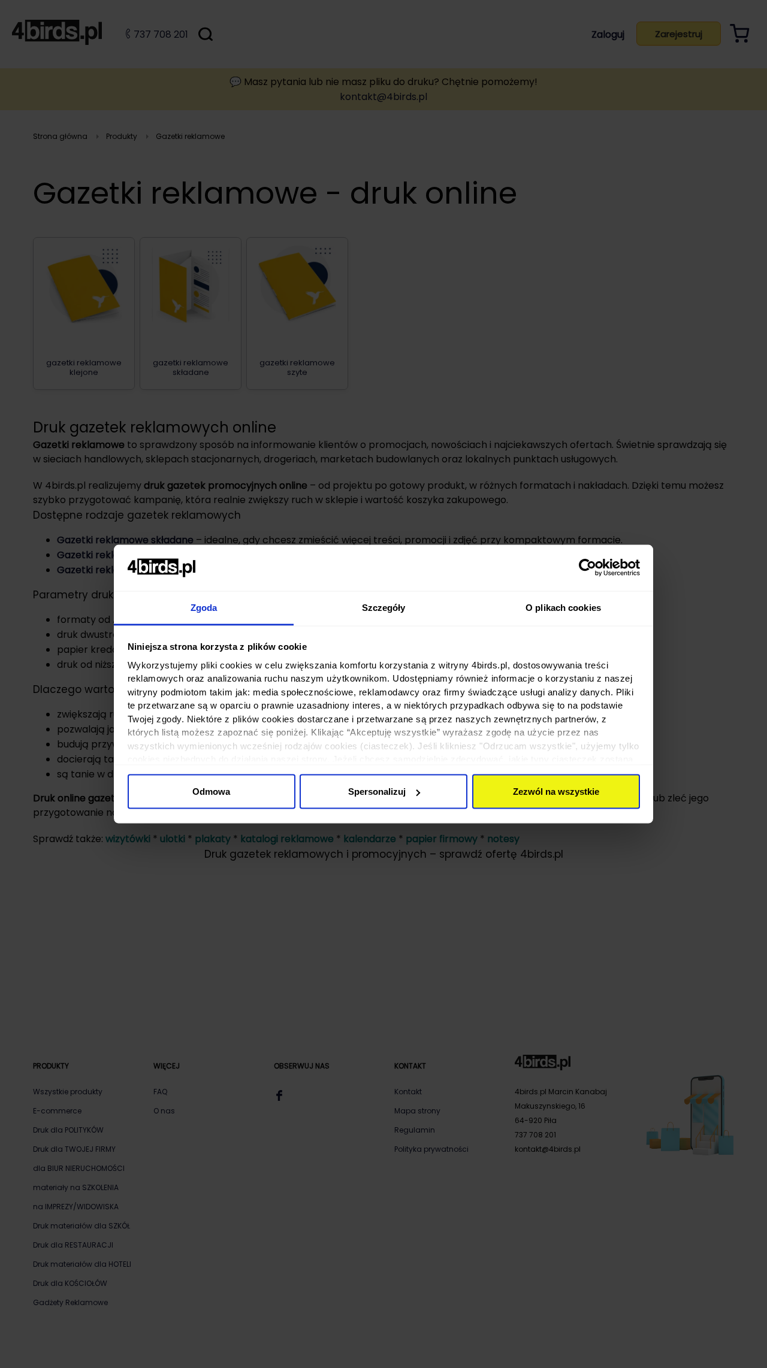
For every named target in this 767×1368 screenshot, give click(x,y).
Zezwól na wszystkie (556, 791)
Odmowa (211, 791)
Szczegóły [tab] (384, 607)
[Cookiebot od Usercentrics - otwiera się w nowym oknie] (587, 568)
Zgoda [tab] (204, 607)
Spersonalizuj (377, 791)
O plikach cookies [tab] (563, 607)
